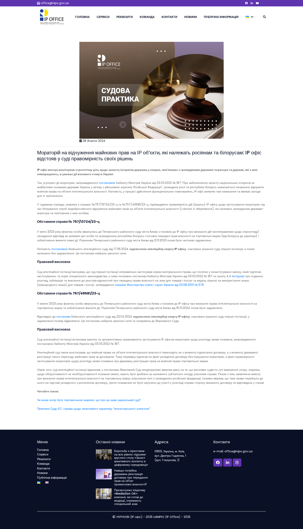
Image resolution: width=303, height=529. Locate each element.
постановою (107, 183)
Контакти (169, 17)
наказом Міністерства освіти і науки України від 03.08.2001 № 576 (159, 285)
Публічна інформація (221, 17)
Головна (82, 17)
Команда (147, 17)
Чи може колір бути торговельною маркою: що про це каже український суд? (89, 400)
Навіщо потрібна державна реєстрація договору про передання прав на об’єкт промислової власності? (131, 477)
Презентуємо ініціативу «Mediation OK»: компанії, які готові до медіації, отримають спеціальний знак (129, 497)
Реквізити (124, 17)
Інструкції (238, 276)
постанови (63, 316)
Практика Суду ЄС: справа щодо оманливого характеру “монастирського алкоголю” (93, 409)
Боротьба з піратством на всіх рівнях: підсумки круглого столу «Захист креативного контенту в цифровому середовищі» (131, 458)
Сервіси (103, 17)
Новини (190, 17)
